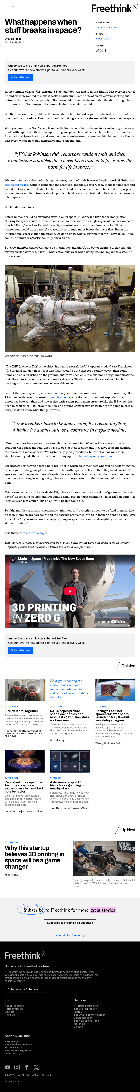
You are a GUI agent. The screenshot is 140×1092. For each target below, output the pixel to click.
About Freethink (14, 1006)
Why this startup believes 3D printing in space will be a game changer (34, 857)
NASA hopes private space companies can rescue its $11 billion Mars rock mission (69, 715)
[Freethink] (115, 7)
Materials (79, 1024)
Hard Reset (11, 1041)
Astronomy (55, 778)
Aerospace (101, 707)
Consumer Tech (83, 1018)
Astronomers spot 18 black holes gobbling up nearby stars (68, 785)
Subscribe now (20, 77)
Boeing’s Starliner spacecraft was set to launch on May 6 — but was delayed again (112, 715)
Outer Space (103, 39)
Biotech (78, 1027)
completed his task (17, 185)
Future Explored (14, 1047)
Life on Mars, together (21, 711)
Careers (9, 1012)
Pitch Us (10, 1015)
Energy (78, 1012)
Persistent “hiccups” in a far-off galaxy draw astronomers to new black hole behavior (24, 787)
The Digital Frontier (85, 1009)
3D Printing (11, 842)
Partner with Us (14, 1009)
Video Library (12, 1053)
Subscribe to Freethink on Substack (70, 922)
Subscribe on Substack (23, 989)
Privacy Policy (12, 1081)
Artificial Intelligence (86, 1006)
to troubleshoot (56, 397)
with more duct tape (32, 533)
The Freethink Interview (18, 1044)
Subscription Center (67, 935)
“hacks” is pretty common (95, 456)
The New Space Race (107, 27)
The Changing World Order (89, 1015)
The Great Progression (18, 1050)
